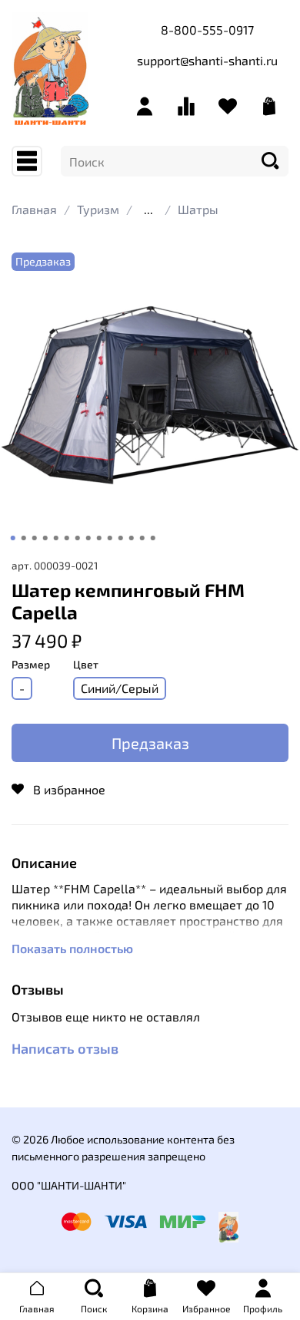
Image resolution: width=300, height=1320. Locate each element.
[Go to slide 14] (153, 538)
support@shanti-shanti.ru (207, 60)
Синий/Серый (119, 688)
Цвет (85, 664)
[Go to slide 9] (99, 538)
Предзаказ (150, 743)
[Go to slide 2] (24, 538)
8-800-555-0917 (207, 29)
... (148, 209)
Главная (34, 209)
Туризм (98, 209)
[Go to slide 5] (56, 538)
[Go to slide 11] (120, 538)
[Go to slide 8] (88, 538)
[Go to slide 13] (142, 538)
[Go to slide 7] (77, 538)
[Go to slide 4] (45, 538)
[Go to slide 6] (67, 538)
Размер (31, 664)
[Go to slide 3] (34, 538)
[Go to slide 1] (13, 538)
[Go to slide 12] (131, 538)
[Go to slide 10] (110, 538)
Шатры (198, 209)
